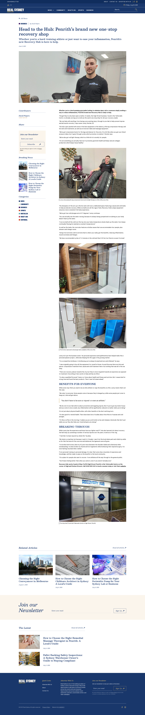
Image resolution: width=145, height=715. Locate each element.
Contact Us (113, 1)
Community (61, 10)
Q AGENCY (61, 707)
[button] (50, 10)
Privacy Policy (46, 707)
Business (90, 10)
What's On (72, 10)
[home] (15, 10)
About (106, 1)
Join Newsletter (13, 1)
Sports (81, 10)
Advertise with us (125, 1)
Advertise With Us (47, 684)
